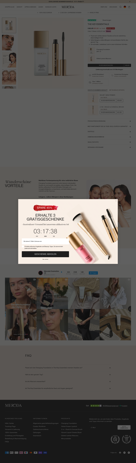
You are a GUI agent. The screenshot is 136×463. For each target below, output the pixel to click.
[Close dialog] (116, 201)
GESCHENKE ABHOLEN (45, 254)
